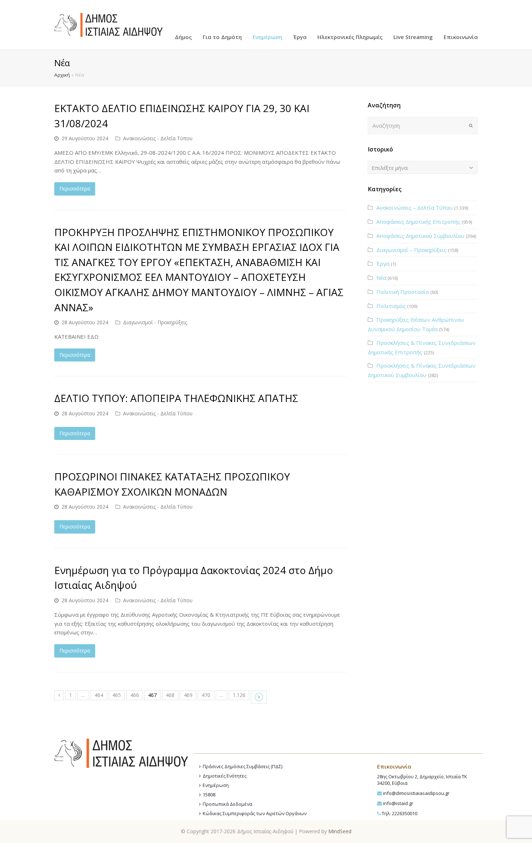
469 (188, 695)
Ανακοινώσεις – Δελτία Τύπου (414, 207)
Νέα (381, 277)
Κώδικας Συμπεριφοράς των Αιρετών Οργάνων (255, 813)
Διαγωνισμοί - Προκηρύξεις (155, 322)
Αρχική (62, 75)
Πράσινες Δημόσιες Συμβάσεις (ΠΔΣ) (242, 766)
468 (170, 695)
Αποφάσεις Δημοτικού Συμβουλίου (420, 235)
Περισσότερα (74, 188)
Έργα (382, 263)
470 (206, 695)
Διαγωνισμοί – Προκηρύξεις (411, 249)
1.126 (239, 695)
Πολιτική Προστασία (402, 291)
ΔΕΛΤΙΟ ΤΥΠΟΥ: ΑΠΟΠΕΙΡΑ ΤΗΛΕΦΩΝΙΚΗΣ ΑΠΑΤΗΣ (176, 398)
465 (116, 695)
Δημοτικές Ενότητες (224, 776)
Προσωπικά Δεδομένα (227, 804)
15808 (209, 794)
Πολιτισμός (391, 305)
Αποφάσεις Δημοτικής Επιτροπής (418, 221)
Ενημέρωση (216, 785)
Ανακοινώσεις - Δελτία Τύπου (158, 138)
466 (134, 695)
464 (98, 695)
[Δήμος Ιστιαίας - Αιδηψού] (108, 23)
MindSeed (339, 831)
